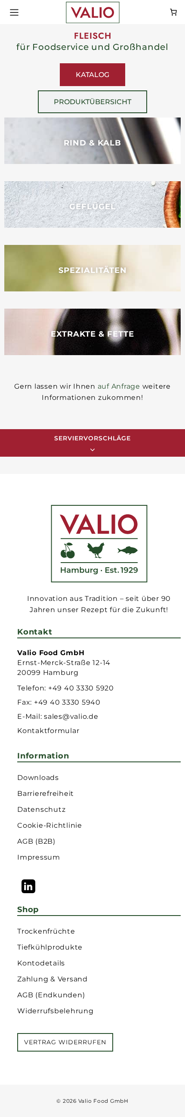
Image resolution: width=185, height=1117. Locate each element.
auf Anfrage (119, 386)
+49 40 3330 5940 (67, 702)
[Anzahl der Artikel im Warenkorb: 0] (173, 10)
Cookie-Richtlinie (49, 825)
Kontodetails (41, 963)
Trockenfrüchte (46, 931)
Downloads (38, 778)
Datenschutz (41, 809)
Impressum (38, 857)
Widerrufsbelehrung (55, 1011)
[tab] (92, 74)
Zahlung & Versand (52, 979)
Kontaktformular (48, 731)
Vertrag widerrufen (65, 1042)
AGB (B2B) (36, 841)
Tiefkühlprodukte (50, 947)
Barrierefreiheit (45, 793)
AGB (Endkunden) (51, 995)
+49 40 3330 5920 (81, 688)
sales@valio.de (71, 716)
